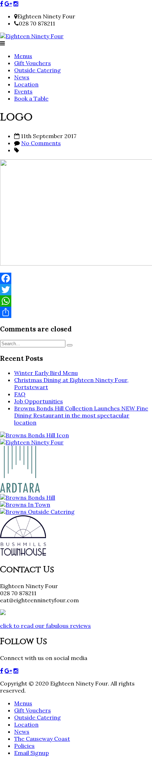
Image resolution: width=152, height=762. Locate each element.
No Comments (41, 143)
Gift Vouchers (32, 63)
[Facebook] (76, 278)
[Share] (76, 312)
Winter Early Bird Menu (46, 372)
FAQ (19, 394)
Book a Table (31, 98)
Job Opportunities (38, 401)
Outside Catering (37, 70)
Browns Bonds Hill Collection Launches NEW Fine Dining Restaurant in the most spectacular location (81, 415)
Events (23, 91)
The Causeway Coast (42, 738)
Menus (23, 55)
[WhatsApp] (76, 301)
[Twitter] (76, 289)
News (21, 77)
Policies (24, 745)
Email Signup (31, 752)
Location (26, 84)
